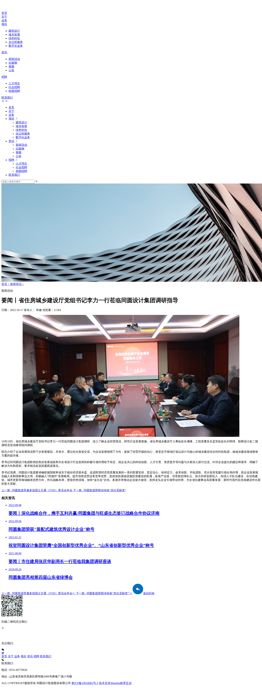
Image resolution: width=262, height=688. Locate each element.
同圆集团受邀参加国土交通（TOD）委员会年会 (36, 593)
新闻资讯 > (17, 284)
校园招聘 (14, 90)
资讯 (4, 52)
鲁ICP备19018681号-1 (84, 683)
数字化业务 (16, 45)
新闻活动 (14, 59)
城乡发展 (14, 34)
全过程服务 (16, 42)
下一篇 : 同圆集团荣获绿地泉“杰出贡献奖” (99, 490)
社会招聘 (14, 87)
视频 (11, 66)
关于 (4, 16)
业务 (4, 20)
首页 (4, 12)
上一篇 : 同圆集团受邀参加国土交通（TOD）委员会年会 (37, 490)
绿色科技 (14, 38)
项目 (4, 24)
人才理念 (14, 83)
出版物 (13, 62)
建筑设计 (14, 30)
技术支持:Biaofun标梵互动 (115, 683)
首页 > (5, 284)
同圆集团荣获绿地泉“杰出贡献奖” (102, 593)
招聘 (4, 76)
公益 (11, 70)
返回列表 (149, 593)
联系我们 (7, 97)
